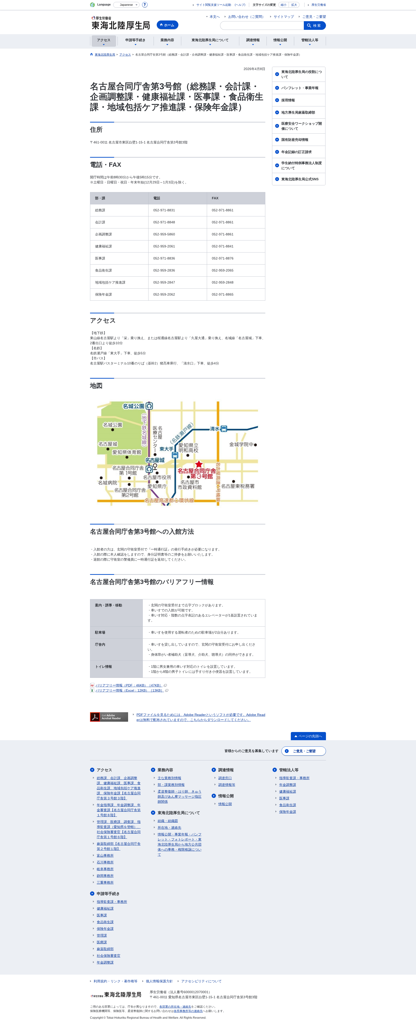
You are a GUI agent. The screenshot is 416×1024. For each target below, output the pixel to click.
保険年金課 (105, 929)
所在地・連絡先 (169, 828)
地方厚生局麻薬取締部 (298, 112)
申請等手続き (108, 894)
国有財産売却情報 (294, 140)
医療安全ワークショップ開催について (301, 126)
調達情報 (226, 770)
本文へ (215, 16)
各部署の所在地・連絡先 (175, 1006)
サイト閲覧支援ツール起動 (213, 4)
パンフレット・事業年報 (299, 88)
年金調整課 (105, 962)
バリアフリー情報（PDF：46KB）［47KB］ (129, 685)
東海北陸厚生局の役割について (301, 74)
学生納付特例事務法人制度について (301, 165)
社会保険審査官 (108, 956)
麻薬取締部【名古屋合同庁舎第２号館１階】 (119, 846)
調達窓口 (225, 778)
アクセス (104, 770)
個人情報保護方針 (159, 981)
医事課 (102, 915)
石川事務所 (105, 862)
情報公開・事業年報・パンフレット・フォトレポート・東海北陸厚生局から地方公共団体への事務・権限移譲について (180, 844)
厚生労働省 (319, 4)
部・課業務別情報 (171, 785)
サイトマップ (284, 16)
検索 (317, 25)
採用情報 (288, 100)
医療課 (102, 942)
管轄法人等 (289, 770)
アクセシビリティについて (201, 981)
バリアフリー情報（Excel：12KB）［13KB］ (130, 690)
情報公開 (226, 796)
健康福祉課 (105, 908)
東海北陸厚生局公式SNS (299, 179)
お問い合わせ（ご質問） (246, 16)
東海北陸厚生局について (179, 813)
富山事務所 (105, 855)
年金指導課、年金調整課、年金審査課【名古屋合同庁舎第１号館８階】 (119, 810)
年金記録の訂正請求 (296, 152)
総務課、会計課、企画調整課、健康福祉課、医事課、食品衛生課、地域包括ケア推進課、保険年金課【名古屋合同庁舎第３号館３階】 (119, 788)
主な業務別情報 (169, 778)
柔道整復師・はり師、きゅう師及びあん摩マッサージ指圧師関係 (180, 797)
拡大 (294, 4)
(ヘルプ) (240, 4)
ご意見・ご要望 (314, 16)
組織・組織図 (168, 821)
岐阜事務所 (105, 869)
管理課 (102, 935)
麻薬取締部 (105, 949)
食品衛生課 (105, 922)
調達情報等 (226, 785)
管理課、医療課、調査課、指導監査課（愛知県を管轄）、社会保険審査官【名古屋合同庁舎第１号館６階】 (119, 829)
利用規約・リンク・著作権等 (115, 981)
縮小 (283, 4)
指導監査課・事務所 (112, 902)
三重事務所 (105, 882)
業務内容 (165, 770)
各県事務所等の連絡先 (188, 1011)
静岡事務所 (105, 876)
